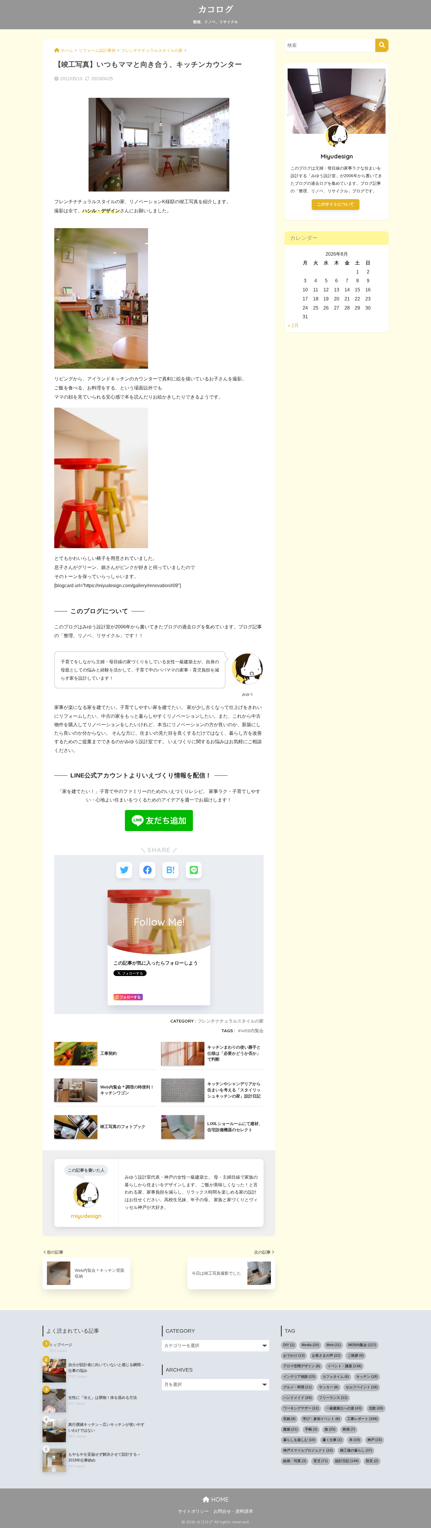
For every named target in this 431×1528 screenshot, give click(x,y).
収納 (289, 1419)
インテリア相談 (299, 1377)
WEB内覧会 (252, 1030)
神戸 (374, 1440)
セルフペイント (362, 1387)
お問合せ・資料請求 (233, 1511)
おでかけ (294, 1355)
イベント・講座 (345, 1366)
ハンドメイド (297, 1398)
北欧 (376, 1408)
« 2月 (293, 325)
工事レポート (362, 1419)
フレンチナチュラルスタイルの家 (231, 1021)
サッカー (328, 1387)
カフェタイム (336, 1377)
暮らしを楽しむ (299, 1440)
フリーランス (333, 1398)
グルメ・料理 (297, 1387)
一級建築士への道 (344, 1408)
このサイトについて (335, 204)
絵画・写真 (294, 1461)
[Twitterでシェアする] (124, 870)
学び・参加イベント (321, 1419)
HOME (219, 1499)
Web (333, 1345)
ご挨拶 (356, 1355)
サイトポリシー (193, 1511)
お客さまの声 (326, 1355)
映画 (349, 1429)
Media (310, 1345)
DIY (288, 1345)
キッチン (367, 1377)
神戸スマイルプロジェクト (308, 1450)
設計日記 (347, 1461)
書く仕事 (332, 1440)
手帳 (311, 1429)
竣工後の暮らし (356, 1450)
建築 (290, 1429)
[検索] (381, 45)
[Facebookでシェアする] (147, 870)
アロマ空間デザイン (301, 1366)
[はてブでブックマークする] (170, 870)
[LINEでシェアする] (194, 870)
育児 (320, 1461)
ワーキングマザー (301, 1408)
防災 (372, 1461)
